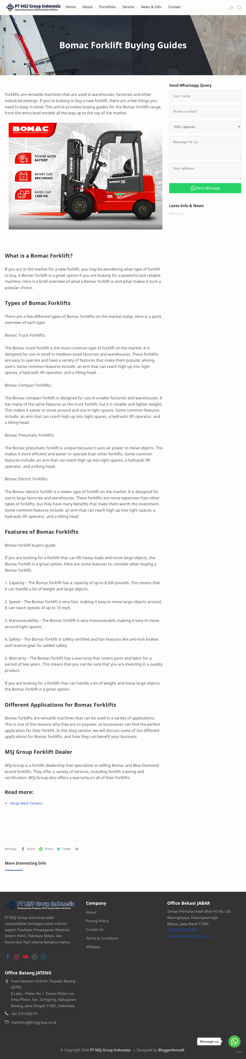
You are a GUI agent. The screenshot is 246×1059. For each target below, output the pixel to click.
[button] (230, 7)
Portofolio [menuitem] (107, 6)
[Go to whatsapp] (234, 1041)
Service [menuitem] (128, 6)
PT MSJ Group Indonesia (110, 1049)
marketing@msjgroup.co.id (189, 936)
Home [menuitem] (71, 6)
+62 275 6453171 (24, 1013)
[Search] (238, 7)
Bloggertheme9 (171, 1049)
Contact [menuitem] (174, 6)
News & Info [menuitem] (151, 6)
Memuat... (177, 213)
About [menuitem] (87, 6)
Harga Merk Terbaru (26, 803)
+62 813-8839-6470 (182, 929)
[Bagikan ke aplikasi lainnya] (77, 849)
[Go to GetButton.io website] (234, 1052)
